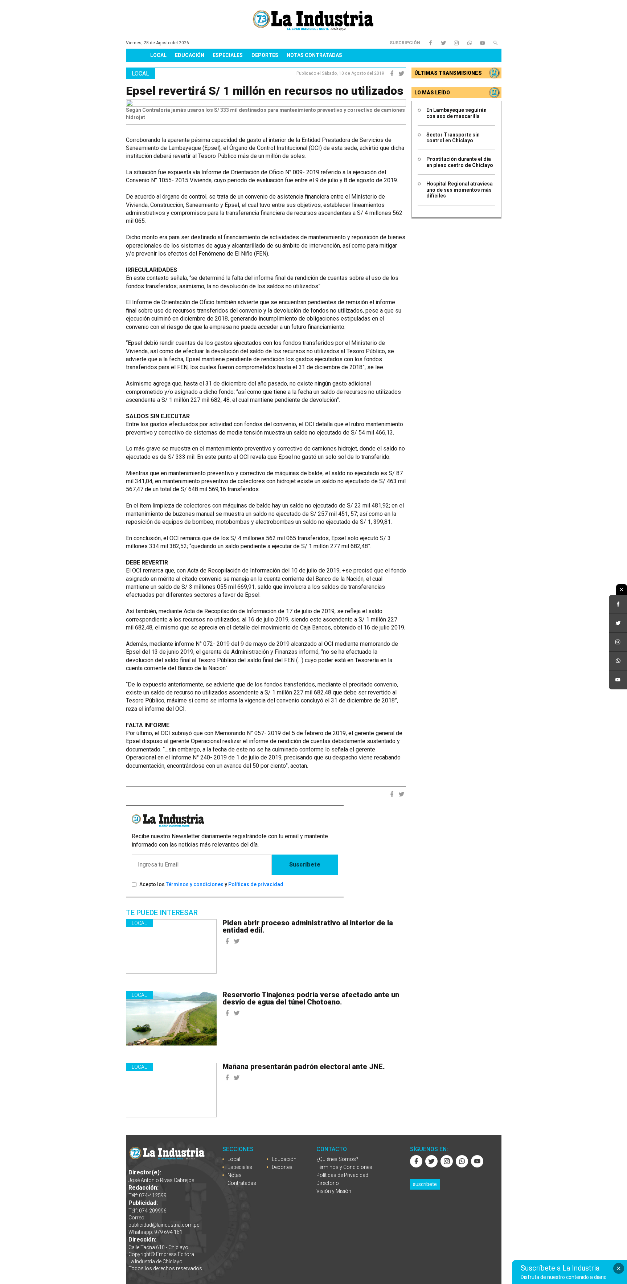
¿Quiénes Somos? (337, 1159)
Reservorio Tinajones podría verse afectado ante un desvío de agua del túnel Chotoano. (310, 998)
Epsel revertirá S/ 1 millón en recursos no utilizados (264, 91)
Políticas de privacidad (255, 884)
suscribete (425, 1184)
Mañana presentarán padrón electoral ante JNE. (303, 1066)
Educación (189, 55)
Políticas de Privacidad (342, 1175)
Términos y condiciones (195, 884)
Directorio (327, 1183)
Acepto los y (211, 884)
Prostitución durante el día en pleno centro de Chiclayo (459, 162)
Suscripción (405, 42)
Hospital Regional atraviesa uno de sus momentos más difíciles (459, 190)
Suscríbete (304, 864)
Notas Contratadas (314, 55)
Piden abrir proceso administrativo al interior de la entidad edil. (307, 926)
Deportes (264, 55)
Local (158, 55)
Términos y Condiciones (344, 1167)
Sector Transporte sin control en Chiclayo (453, 138)
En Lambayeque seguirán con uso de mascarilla (456, 113)
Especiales (228, 55)
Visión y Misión (333, 1191)
